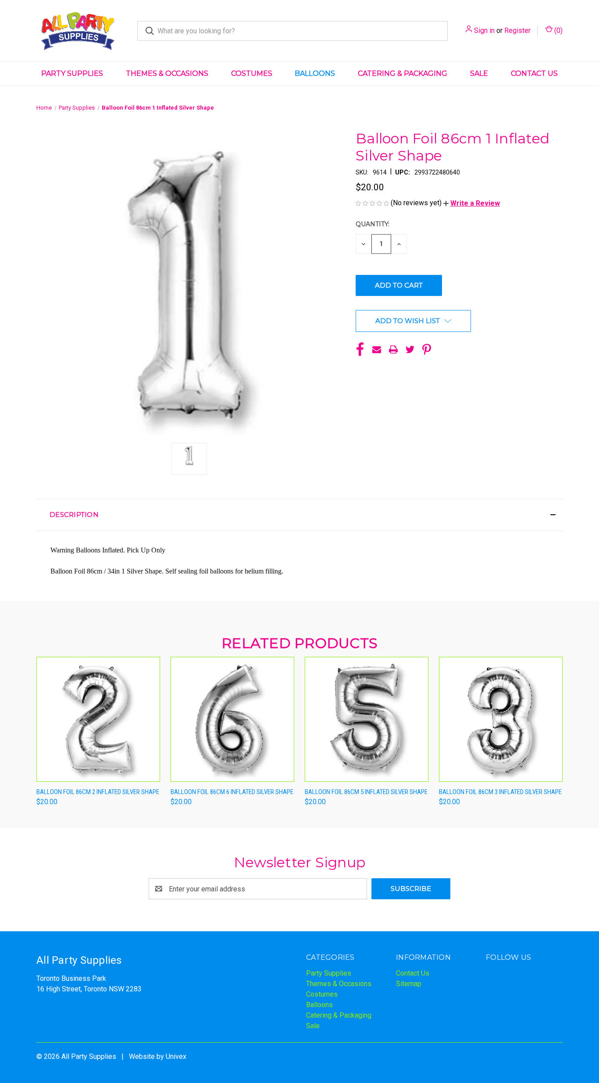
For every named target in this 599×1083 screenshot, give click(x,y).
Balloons (315, 73)
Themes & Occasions (167, 73)
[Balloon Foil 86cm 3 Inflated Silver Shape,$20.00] (501, 719)
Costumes (251, 73)
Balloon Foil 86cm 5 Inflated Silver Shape (366, 792)
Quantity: (372, 224)
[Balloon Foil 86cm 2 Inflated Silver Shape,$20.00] (98, 719)
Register (517, 30)
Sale (479, 73)
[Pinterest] (426, 349)
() (558, 30)
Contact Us (534, 73)
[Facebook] (360, 349)
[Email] (376, 349)
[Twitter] (410, 349)
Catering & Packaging (402, 73)
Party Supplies (72, 73)
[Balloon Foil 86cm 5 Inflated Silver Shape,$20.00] (367, 719)
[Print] (393, 349)
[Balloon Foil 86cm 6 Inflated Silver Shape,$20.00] (232, 719)
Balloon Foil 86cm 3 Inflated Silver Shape (500, 792)
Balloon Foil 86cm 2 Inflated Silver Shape (97, 792)
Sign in (484, 30)
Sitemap (408, 984)
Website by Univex (157, 1056)
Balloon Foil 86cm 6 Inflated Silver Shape (232, 792)
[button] (471, 203)
